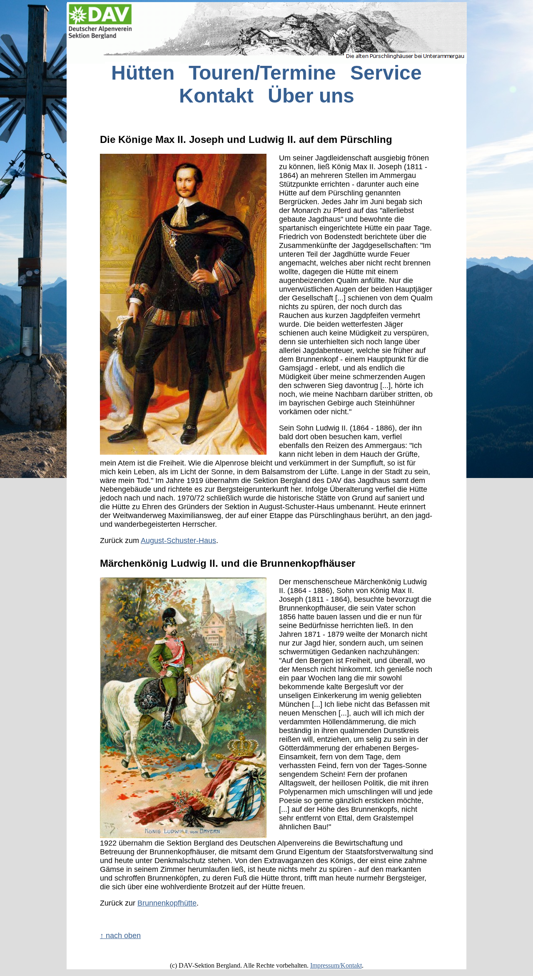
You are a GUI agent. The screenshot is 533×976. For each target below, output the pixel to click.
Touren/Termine (262, 73)
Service (386, 73)
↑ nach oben (120, 935)
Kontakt (216, 96)
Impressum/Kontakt (336, 965)
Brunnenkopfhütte (167, 903)
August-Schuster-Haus (178, 540)
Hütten (142, 73)
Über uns (311, 96)
